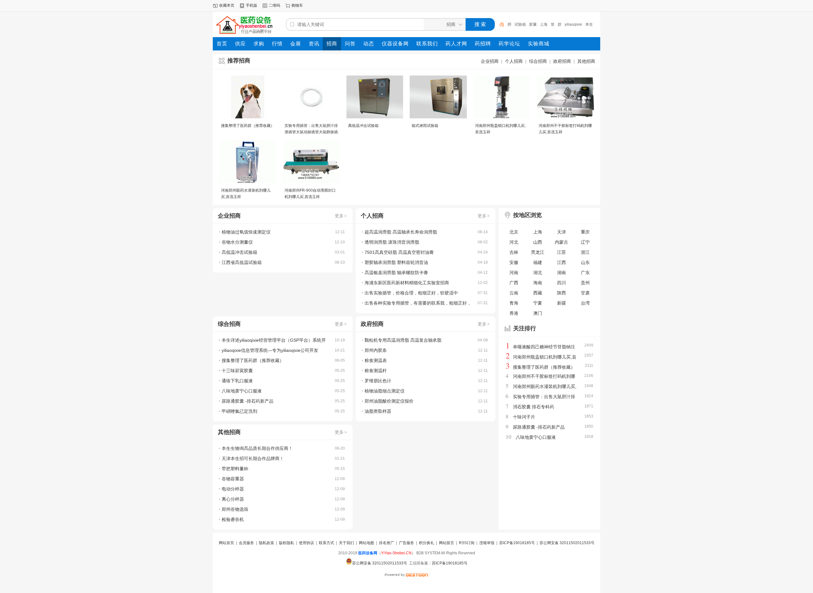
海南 (537, 282)
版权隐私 (286, 543)
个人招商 (514, 61)
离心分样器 (233, 499)
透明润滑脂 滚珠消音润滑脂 (392, 242)
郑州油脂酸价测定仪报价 (389, 401)
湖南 (561, 272)
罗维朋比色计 (378, 380)
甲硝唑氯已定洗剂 (239, 411)
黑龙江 (537, 252)
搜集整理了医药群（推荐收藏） (247, 125)
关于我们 (346, 543)
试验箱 (513, 24)
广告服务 (406, 543)
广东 (585, 272)
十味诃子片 (524, 416)
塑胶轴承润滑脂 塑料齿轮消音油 (396, 262)
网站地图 (366, 543)
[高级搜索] (499, 24)
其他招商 (586, 61)
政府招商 (562, 61)
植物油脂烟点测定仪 (385, 390)
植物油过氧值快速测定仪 (246, 231)
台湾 (585, 303)
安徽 (513, 262)
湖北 (537, 272)
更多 (341, 215)
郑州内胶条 (376, 350)
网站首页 (226, 543)
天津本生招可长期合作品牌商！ (253, 458)
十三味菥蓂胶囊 (237, 370)
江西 (561, 262)
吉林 (513, 252)
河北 (513, 242)
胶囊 (526, 24)
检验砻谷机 (233, 519)
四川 (561, 282)
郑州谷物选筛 (235, 509)
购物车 (297, 5)
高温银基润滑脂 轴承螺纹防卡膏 (396, 272)
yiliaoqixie (566, 24)
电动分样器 (233, 488)
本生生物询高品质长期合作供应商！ (257, 448)
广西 (513, 282)
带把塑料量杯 (235, 468)
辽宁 (585, 242)
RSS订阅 (466, 543)
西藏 (537, 292)
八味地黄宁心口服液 (242, 390)
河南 (513, 272)
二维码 (274, 5)
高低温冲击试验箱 (363, 125)
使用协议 (306, 543)
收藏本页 (226, 5)
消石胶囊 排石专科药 (533, 406)
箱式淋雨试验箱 (425, 125)
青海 (513, 303)
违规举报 (486, 543)
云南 (513, 292)
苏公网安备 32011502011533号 (567, 543)
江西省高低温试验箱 (242, 262)
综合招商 (538, 61)
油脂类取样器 (378, 411)
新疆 (561, 303)
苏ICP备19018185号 (517, 543)
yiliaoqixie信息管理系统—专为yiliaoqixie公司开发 (270, 350)
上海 (537, 24)
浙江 (585, 252)
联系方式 (326, 543)
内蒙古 (561, 242)
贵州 (585, 282)
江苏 (561, 252)
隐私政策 (266, 543)
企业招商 (490, 61)
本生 (582, 24)
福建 (537, 262)
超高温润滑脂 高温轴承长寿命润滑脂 (401, 231)
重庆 (585, 231)
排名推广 (386, 543)
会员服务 (246, 543)
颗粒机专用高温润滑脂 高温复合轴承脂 (403, 340)
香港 (513, 313)
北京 (513, 231)
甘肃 (585, 292)
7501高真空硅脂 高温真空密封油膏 (399, 252)
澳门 (537, 313)
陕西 (561, 292)
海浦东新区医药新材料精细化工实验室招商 (407, 282)
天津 (561, 231)
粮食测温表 (376, 360)
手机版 (251, 5)
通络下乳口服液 (237, 380)
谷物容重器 (233, 478)
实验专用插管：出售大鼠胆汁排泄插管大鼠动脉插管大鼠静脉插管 (311, 132)
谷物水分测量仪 (237, 242)
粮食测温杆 (376, 370)
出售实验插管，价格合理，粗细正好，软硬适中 (411, 292)
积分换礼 (426, 543)
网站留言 (446, 543)
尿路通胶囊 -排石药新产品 (247, 401)
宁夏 (537, 303)
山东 (585, 262)
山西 (537, 242)
